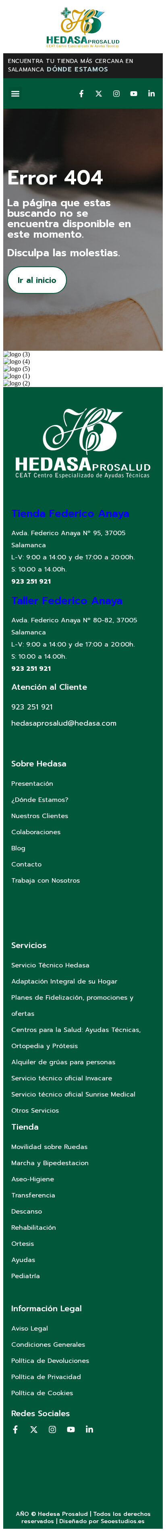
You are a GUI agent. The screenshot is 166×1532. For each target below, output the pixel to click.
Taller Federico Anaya (66, 601)
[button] (15, 93)
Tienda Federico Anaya (70, 513)
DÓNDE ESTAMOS (77, 69)
